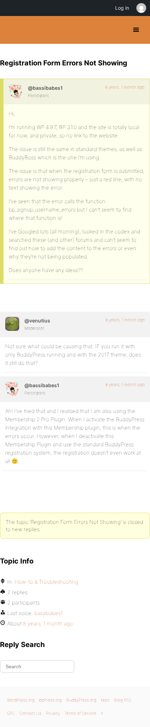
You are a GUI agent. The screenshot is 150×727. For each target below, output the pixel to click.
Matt (105, 700)
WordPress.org (21, 700)
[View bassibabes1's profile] (16, 91)
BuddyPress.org (11, 30)
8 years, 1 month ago (124, 87)
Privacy (53, 713)
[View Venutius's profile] (12, 324)
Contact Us (31, 713)
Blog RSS (122, 700)
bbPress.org (50, 700)
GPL (11, 713)
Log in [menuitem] (122, 8)
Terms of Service (80, 713)
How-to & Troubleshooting (46, 581)
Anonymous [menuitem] (141, 8)
